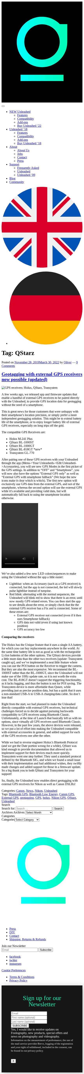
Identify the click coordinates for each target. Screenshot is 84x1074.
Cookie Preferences (14, 970)
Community (16, 182)
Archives (18, 812)
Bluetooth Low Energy (43, 794)
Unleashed (23, 171)
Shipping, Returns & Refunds (27, 939)
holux (46, 797)
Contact (22, 157)
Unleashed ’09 (26, 175)
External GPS (10, 797)
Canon (20, 790)
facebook (15, 956)
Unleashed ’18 (18, 129)
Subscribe (45, 949)
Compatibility (25, 118)
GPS (38, 797)
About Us (23, 150)
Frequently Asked (28, 168)
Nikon (39, 790)
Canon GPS (66, 794)
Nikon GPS (58, 797)
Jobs (20, 153)
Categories (8, 819)
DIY (12, 932)
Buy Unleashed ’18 (29, 143)
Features (22, 115)
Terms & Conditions (21, 977)
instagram (15, 963)
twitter (13, 960)
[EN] (42, 266)
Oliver (67, 362)
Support (14, 164)
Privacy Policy (18, 980)
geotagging (27, 797)
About (13, 146)
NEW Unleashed (19, 111)
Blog (12, 178)
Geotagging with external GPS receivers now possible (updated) (42, 377)
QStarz (71, 797)
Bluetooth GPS (18, 794)
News (29, 790)
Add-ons (22, 122)
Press (20, 160)
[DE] (45, 343)
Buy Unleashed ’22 (29, 125)
